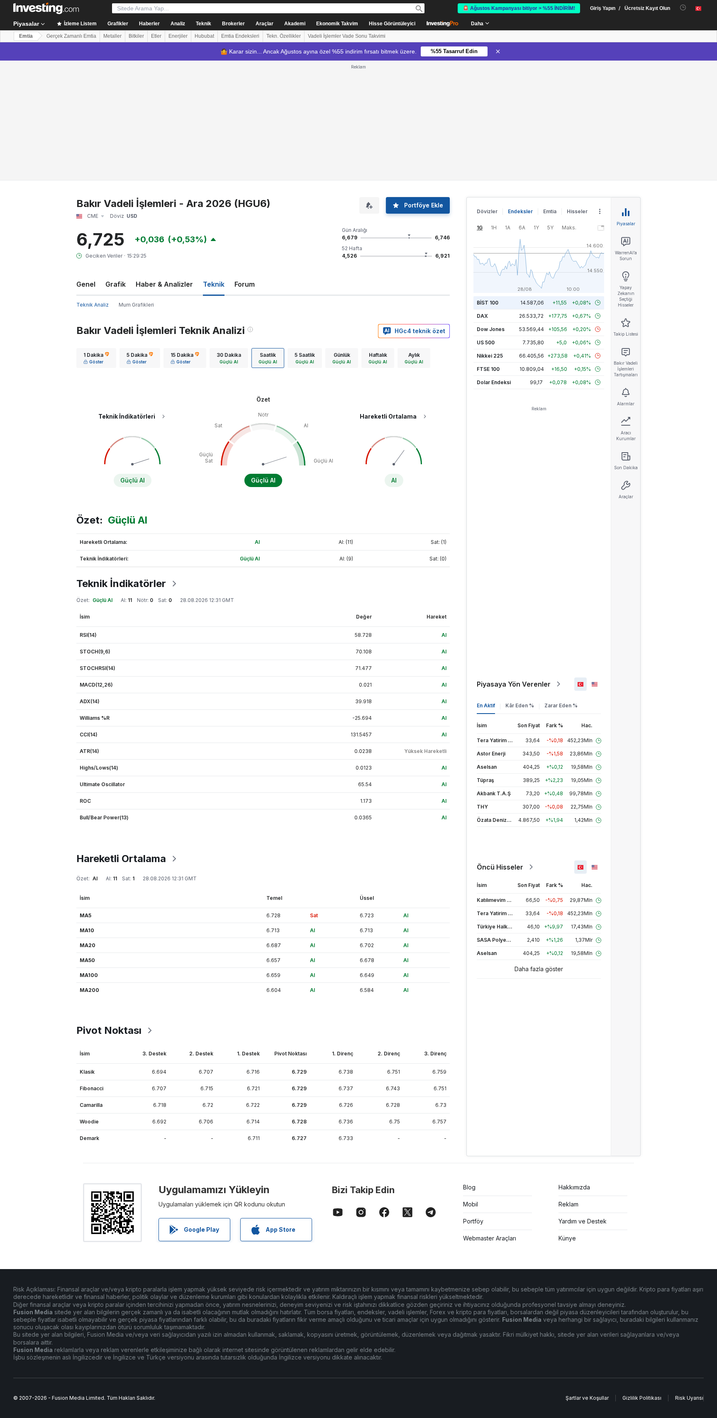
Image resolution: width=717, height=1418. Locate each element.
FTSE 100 (488, 369)
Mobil (470, 1204)
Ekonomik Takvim (337, 24)
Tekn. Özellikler (283, 36)
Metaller (112, 36)
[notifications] (683, 8)
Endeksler (520, 211)
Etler (156, 36)
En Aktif (486, 705)
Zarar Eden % (561, 705)
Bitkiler (136, 36)
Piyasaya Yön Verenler (514, 684)
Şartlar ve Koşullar (587, 1398)
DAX (482, 316)
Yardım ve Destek (582, 1221)
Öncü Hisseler (500, 867)
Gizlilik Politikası (641, 1398)
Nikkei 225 (490, 356)
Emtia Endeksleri (240, 36)
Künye (567, 1238)
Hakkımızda (574, 1187)
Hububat (204, 36)
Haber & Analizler (164, 284)
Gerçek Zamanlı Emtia (71, 36)
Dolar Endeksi (494, 382)
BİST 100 (487, 303)
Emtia (26, 36)
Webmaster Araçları (489, 1238)
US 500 (486, 342)
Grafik (115, 284)
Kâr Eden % (519, 705)
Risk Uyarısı (689, 1398)
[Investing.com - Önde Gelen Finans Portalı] (46, 8)
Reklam (568, 1204)
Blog (469, 1187)
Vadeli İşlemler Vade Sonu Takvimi (346, 36)
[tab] (96, 358)
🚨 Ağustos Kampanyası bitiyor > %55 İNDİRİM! (519, 8)
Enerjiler (178, 36)
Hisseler (577, 211)
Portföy (473, 1221)
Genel (85, 284)
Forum (244, 284)
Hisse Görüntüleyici (392, 24)
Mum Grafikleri (136, 305)
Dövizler (487, 211)
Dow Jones (491, 329)
